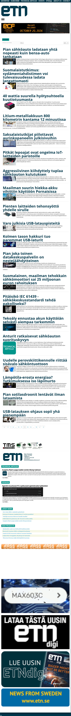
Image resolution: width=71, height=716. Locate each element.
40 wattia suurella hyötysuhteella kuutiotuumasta (33, 97)
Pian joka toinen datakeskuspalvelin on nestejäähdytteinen (23, 257)
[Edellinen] (8, 426)
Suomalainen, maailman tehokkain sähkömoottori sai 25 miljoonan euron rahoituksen (34, 279)
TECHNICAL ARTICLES (29, 1)
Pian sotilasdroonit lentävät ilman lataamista (34, 396)
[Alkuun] (4, 426)
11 (21, 427)
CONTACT (66, 1)
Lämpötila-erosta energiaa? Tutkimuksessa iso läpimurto (29, 379)
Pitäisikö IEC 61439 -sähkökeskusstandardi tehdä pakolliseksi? (29, 300)
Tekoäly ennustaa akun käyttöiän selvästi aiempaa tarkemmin (33, 320)
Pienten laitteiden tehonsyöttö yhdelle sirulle (31, 208)
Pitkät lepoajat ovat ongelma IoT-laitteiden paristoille (33, 154)
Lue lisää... (5, 477)
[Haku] (21, 43)
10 (18, 427)
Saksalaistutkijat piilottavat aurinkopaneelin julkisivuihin (30, 136)
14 (30, 427)
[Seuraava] (39, 426)
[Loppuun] (43, 426)
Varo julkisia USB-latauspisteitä (31, 223)
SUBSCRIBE (15, 1)
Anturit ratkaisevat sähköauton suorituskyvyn (31, 338)
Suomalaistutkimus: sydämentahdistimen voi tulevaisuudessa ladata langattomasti (25, 75)
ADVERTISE (5, 1)
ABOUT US (57, 1)
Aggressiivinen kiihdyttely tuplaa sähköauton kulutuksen (33, 172)
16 (36, 427)
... (15, 427)
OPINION (5, 482)
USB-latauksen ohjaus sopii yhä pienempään (31, 413)
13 (27, 427)
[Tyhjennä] (23, 43)
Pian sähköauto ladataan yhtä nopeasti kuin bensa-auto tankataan (30, 53)
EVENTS (41, 1)
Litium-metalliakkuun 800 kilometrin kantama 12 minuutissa (34, 117)
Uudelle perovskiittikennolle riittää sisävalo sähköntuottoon (35, 362)
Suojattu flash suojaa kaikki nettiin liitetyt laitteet (21, 470)
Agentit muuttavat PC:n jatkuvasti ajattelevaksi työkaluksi (25, 486)
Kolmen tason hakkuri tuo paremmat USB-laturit (26, 238)
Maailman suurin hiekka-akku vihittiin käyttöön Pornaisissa (30, 189)
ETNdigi (49, 1)
